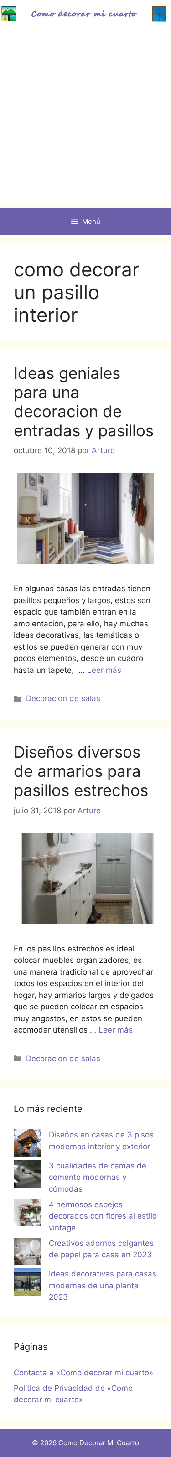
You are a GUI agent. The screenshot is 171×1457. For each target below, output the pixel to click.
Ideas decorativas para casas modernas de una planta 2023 (102, 1285)
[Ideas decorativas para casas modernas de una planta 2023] (27, 1283)
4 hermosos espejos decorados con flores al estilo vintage (103, 1216)
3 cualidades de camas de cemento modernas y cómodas (97, 1177)
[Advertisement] (85, 117)
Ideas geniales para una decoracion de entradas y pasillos (84, 401)
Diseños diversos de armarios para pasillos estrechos (81, 771)
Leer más (104, 670)
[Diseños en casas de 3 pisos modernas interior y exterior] (27, 1144)
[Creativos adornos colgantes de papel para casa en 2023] (27, 1253)
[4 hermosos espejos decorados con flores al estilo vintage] (27, 1214)
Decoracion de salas (63, 698)
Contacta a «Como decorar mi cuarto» (83, 1372)
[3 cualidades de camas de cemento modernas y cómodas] (27, 1175)
